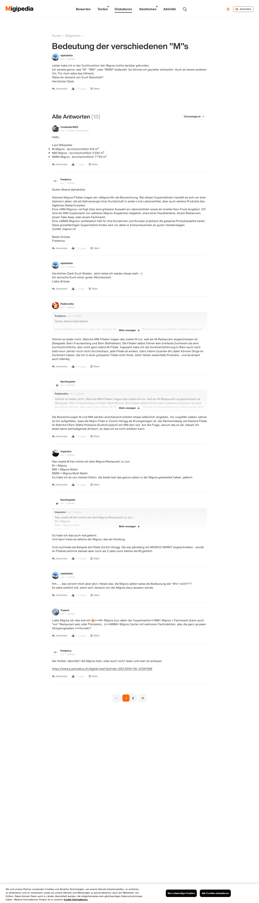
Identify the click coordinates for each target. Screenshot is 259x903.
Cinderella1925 (69, 127)
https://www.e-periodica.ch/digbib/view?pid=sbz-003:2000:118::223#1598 (102, 669)
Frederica (65, 179)
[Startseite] (19, 9)
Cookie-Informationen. (76, 899)
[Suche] (184, 9)
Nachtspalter (67, 381)
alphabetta (66, 55)
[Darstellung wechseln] (228, 9)
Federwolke (67, 304)
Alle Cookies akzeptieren (215, 893)
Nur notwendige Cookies (181, 893)
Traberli (64, 610)
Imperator (66, 451)
